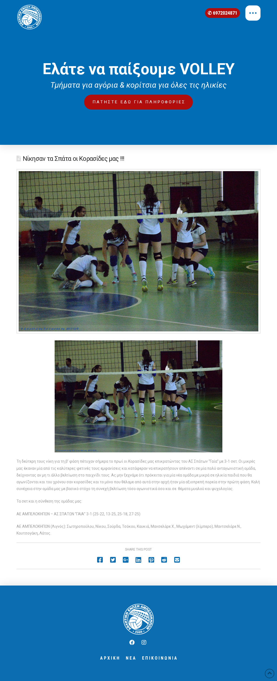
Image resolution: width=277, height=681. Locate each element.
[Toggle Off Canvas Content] (252, 13)
